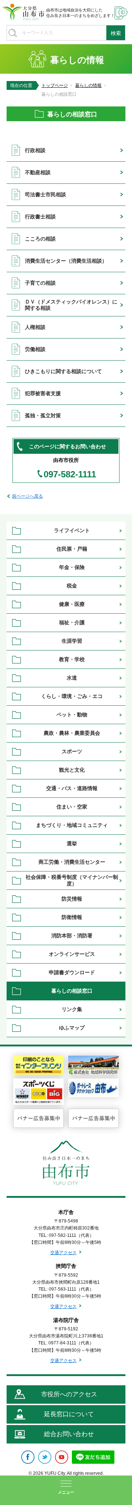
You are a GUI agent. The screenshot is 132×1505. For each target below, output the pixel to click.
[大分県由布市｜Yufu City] (23, 12)
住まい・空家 (71, 807)
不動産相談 (38, 172)
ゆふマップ (72, 1028)
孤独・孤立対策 (43, 415)
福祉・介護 (72, 622)
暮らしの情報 (88, 85)
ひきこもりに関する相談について (63, 371)
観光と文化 (72, 770)
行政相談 (35, 150)
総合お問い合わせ (69, 1434)
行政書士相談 (40, 217)
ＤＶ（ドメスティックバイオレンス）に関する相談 (71, 305)
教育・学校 (72, 659)
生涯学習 (72, 641)
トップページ (54, 85)
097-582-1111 (70, 474)
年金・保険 (72, 567)
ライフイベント (72, 530)
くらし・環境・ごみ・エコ (72, 696)
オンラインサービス (72, 954)
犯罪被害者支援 (43, 393)
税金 (72, 586)
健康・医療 (72, 604)
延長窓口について (69, 1414)
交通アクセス (63, 1252)
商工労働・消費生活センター (71, 862)
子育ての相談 (40, 283)
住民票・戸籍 (71, 549)
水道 (72, 678)
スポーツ (72, 751)
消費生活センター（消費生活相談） (66, 261)
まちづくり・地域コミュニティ (72, 825)
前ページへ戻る (27, 496)
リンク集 (72, 1009)
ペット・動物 (71, 715)
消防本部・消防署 (71, 936)
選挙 (72, 843)
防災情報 (72, 899)
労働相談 (35, 349)
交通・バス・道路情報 (72, 788)
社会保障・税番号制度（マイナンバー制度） (72, 880)
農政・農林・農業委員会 (72, 733)
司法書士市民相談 (45, 194)
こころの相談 (40, 239)
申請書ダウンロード (72, 972)
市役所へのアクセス (69, 1394)
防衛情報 (72, 917)
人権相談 (35, 327)
